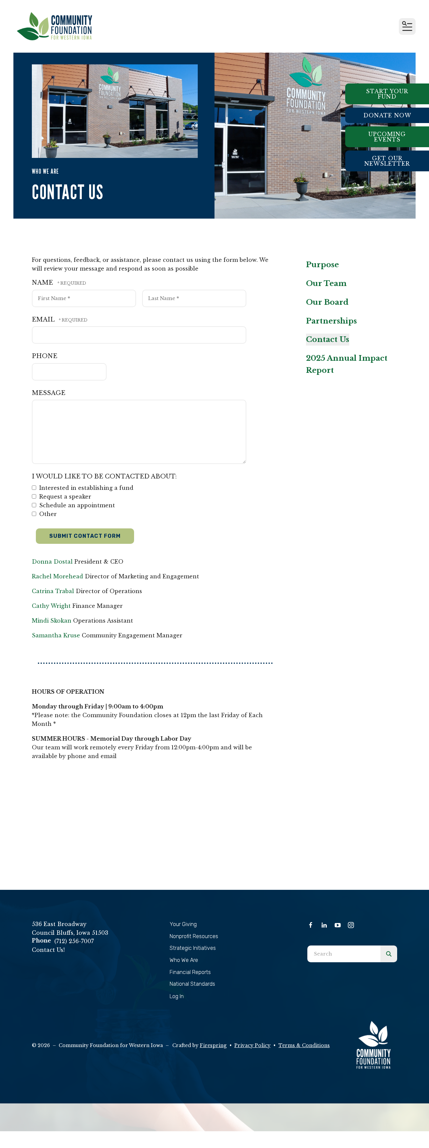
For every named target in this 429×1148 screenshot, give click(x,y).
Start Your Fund (387, 94)
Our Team (326, 283)
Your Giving (183, 924)
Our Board (327, 302)
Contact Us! (48, 949)
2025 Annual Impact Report (346, 364)
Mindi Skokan (51, 620)
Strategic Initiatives (193, 948)
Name (43, 282)
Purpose (322, 264)
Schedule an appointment (76, 505)
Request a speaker (64, 496)
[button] (407, 26)
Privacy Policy (252, 1045)
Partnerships (331, 321)
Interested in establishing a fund (85, 487)
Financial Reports (190, 972)
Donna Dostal (52, 561)
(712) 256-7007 (74, 941)
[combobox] (343, 953)
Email (44, 319)
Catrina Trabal (53, 591)
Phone (44, 356)
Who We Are (184, 960)
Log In (177, 996)
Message (48, 393)
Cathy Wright (51, 605)
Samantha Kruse (56, 635)
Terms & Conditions (304, 1045)
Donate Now (387, 115)
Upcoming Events (387, 137)
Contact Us (327, 339)
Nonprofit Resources (194, 936)
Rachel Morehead (57, 576)
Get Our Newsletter (387, 161)
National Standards (192, 984)
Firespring (213, 1045)
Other (47, 514)
